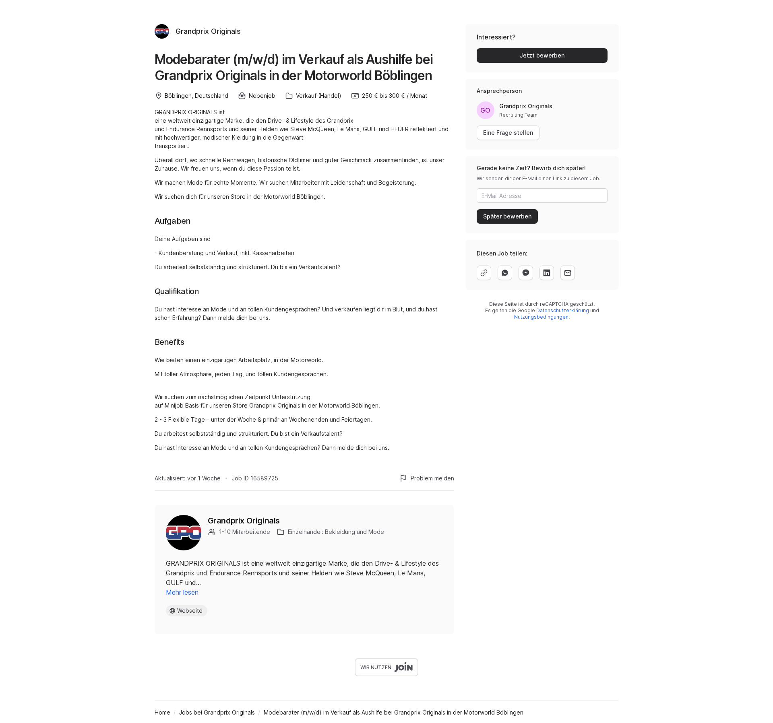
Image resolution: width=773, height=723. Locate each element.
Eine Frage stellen (508, 132)
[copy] (484, 273)
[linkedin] (546, 273)
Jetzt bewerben (542, 55)
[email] (567, 273)
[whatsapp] (505, 273)
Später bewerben (507, 216)
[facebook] (526, 273)
